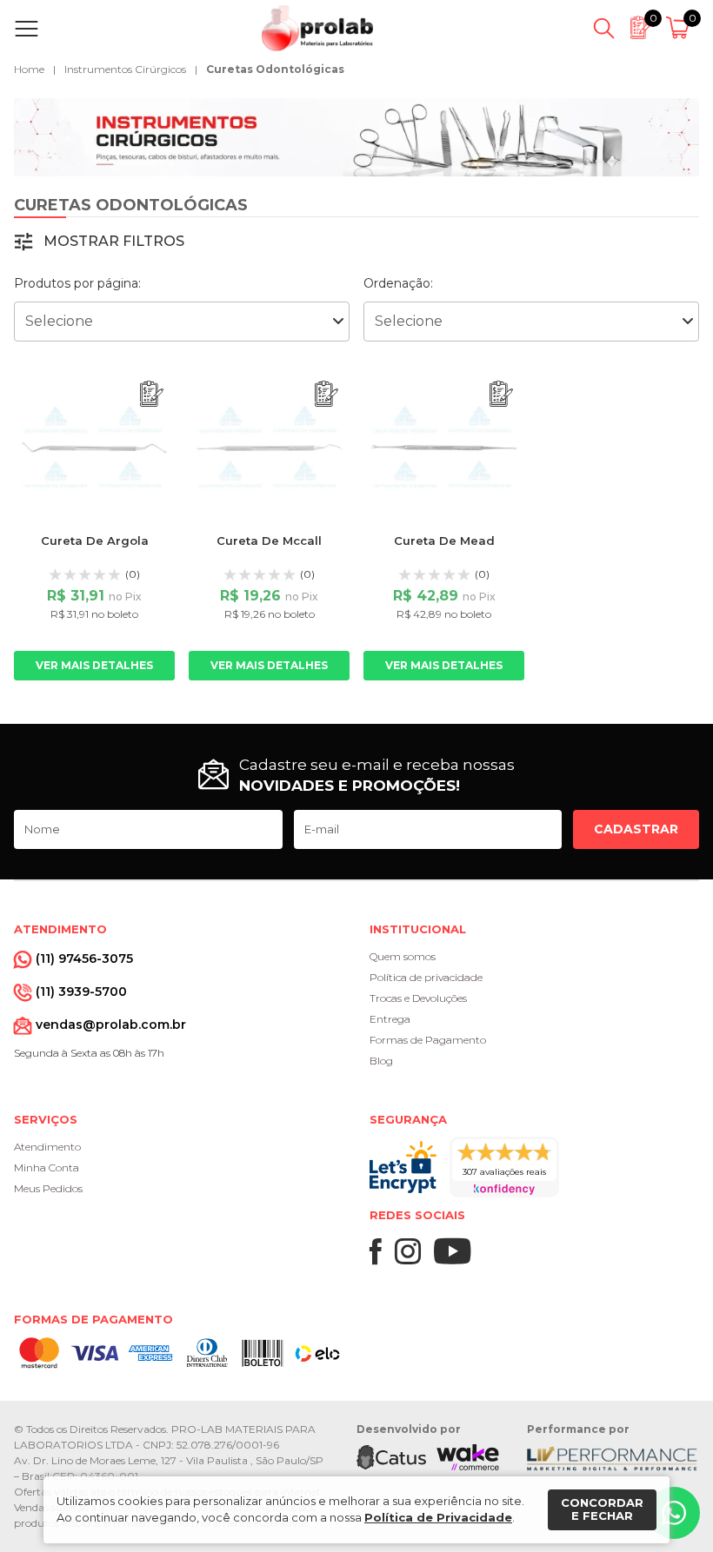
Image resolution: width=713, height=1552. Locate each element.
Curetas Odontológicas (275, 69)
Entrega (390, 1018)
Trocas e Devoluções (418, 998)
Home (29, 69)
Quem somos (403, 956)
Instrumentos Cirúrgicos (125, 69)
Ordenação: (398, 283)
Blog (381, 1060)
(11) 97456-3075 (84, 958)
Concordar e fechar (602, 1509)
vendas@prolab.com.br (111, 1024)
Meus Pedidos (48, 1188)
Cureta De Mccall (269, 540)
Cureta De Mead (444, 540)
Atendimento (47, 1146)
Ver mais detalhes (94, 665)
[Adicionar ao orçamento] (152, 394)
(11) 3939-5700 (81, 991)
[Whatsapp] (674, 1513)
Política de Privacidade (438, 1517)
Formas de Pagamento (428, 1039)
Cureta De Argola (95, 540)
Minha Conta (46, 1167)
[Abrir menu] (30, 28)
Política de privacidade (426, 977)
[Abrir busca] (604, 28)
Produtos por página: (77, 283)
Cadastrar (636, 829)
